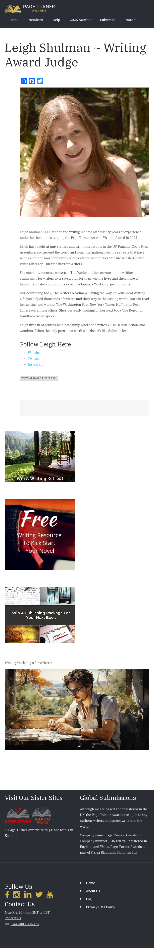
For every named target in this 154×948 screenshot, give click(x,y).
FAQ (89, 899)
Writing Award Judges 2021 (39, 378)
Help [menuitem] (56, 20)
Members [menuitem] (35, 20)
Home (90, 883)
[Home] (30, 8)
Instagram (36, 364)
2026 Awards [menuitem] (78, 21)
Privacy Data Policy (100, 907)
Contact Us (13, 918)
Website (34, 353)
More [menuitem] (127, 21)
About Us (93, 891)
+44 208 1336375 (25, 924)
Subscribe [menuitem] (108, 20)
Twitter (33, 358)
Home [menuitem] (11, 21)
